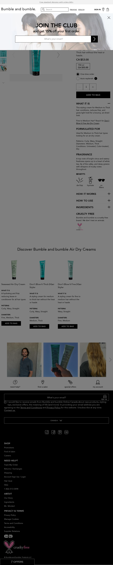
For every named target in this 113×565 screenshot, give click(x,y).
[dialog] (56, 31)
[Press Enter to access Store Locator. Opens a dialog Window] (103, 9)
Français (73, 10)
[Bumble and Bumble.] (21, 9)
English (81, 10)
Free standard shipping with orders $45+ (56, 2)
